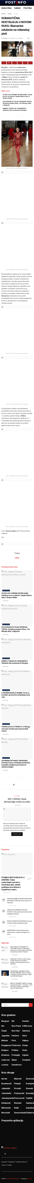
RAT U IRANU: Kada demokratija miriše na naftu (17, 800)
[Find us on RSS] (17, 1153)
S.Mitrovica (27, 1026)
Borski (4, 1079)
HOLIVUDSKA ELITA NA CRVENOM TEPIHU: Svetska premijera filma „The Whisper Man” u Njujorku (17, 103)
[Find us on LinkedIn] (14, 1153)
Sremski (29, 1088)
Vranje (25, 1045)
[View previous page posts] (15, 115)
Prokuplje (16, 1055)
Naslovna (6, 8)
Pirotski (17, 1088)
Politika (28, 8)
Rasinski (17, 1103)
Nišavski (17, 1079)
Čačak (4, 1031)
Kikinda (4, 1040)
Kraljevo (4, 1050)
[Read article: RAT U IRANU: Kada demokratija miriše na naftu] (17, 814)
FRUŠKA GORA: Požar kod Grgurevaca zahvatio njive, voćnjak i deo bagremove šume (18, 932)
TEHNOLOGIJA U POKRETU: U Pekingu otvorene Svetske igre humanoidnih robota (15, 729)
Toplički (29, 1098)
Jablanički (5, 1088)
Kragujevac (6, 1045)
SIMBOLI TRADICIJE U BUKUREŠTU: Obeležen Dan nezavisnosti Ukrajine (15, 109)
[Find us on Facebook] (10, 784)
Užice (24, 1036)
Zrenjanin (26, 1060)
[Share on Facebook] (3, 62)
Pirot (14, 1040)
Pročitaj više (18, 834)
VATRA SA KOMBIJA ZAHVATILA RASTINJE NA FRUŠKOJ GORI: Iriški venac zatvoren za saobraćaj (19, 900)
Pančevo (15, 1036)
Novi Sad (15, 1031)
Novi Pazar (16, 1026)
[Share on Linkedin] (14, 62)
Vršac (24, 1050)
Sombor (25, 1021)
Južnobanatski (7, 1098)
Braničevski (6, 1083)
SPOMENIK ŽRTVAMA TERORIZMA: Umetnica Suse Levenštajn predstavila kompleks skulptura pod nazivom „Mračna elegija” (15, 764)
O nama (3, 1165)
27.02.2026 (4, 38)
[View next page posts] (18, 115)
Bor (3, 1026)
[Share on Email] (25, 62)
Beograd (5, 1021)
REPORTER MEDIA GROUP (13, 1178)
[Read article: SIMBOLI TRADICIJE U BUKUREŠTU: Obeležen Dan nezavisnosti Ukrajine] (17, 649)
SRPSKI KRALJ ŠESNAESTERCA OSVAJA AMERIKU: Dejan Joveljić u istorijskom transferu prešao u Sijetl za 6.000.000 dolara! (21, 973)
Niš (13, 1021)
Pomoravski (19, 1098)
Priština (15, 1050)
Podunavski (19, 1093)
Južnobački (6, 1093)
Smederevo (17, 1065)
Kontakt (9, 1165)
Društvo (10, 13)
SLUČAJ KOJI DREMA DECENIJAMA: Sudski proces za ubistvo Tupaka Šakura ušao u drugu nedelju (17, 96)
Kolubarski (6, 1103)
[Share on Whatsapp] (19, 62)
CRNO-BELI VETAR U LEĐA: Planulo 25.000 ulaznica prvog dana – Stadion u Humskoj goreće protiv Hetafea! (20, 961)
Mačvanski (6, 1108)
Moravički (5, 1113)
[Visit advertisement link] (17, 545)
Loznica (4, 1065)
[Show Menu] (32, 3)
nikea (17, 558)
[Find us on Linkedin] (23, 784)
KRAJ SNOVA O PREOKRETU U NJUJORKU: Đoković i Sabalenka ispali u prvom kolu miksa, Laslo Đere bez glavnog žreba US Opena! (21, 949)
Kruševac (5, 1055)
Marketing (11, 1162)
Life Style (16, 13)
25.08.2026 (5, 600)
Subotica (26, 1031)
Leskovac (5, 1060)
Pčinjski (17, 1083)
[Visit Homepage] (15, 3)
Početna (3, 13)
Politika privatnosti (21, 1162)
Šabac (14, 1060)
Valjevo (25, 1040)
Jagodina (5, 1036)
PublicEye (29, 1178)
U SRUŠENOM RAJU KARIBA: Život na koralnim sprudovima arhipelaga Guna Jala (15, 695)
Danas (17, 8)
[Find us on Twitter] (14, 784)
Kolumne (17, 796)
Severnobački (20, 1113)
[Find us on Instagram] (17, 784)
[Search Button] (31, 1005)
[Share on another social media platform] (30, 62)
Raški (16, 1108)
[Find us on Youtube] (20, 784)
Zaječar (25, 1055)
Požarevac (16, 1045)
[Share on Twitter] (9, 62)
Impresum (4, 1162)
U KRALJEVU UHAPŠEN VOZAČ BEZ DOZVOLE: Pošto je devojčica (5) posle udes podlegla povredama (19, 912)
